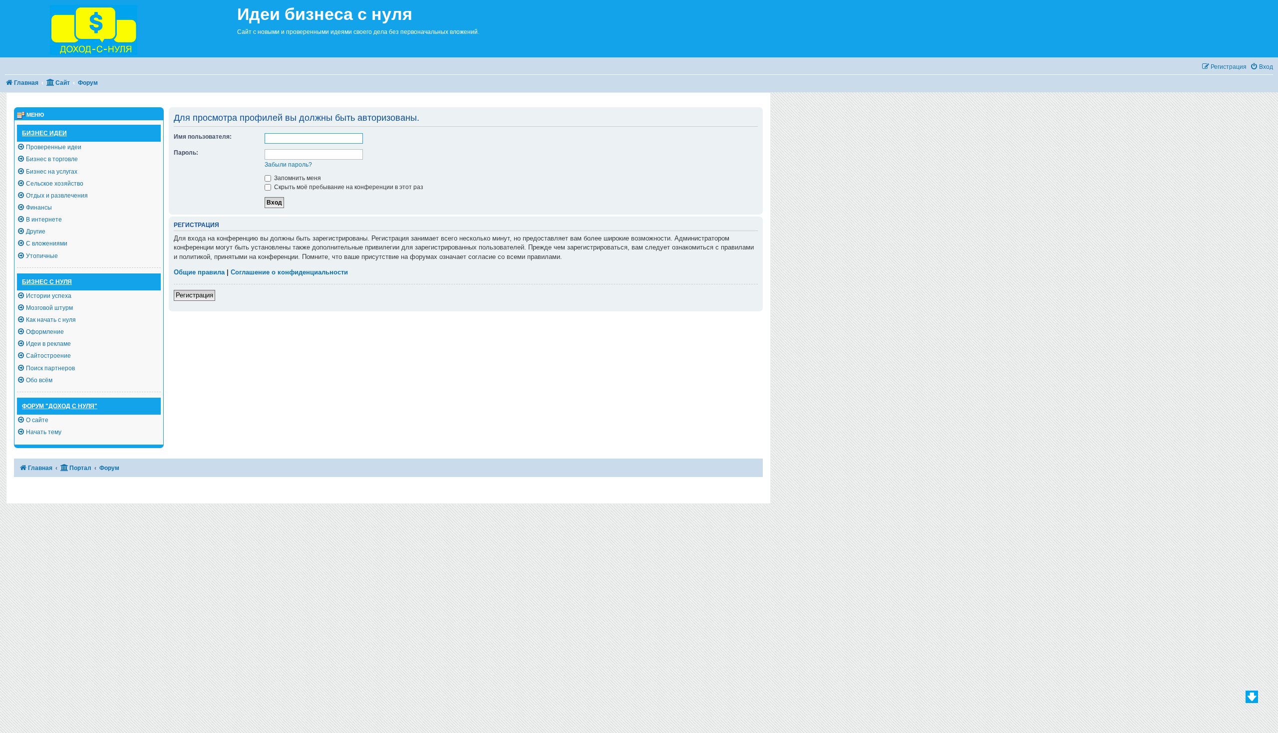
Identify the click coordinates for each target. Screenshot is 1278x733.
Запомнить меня (297, 178)
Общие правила (199, 272)
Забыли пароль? (288, 164)
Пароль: (186, 152)
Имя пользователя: (203, 136)
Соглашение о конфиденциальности (289, 272)
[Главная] (118, 28)
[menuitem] (1261, 67)
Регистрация (194, 295)
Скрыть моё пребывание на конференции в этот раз (348, 187)
